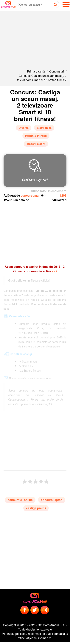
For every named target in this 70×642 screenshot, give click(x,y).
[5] (46, 481)
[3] (35, 481)
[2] (30, 481)
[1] (24, 481)
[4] (41, 481)
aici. (54, 271)
